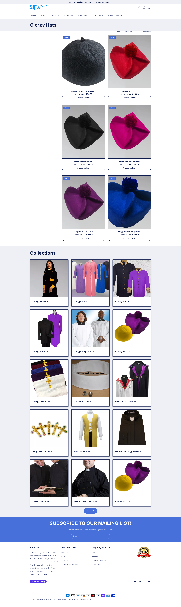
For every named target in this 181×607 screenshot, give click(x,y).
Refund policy (73, 599)
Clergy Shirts (98, 15)
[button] (139, 7)
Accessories (68, 15)
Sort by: (118, 31)
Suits (43, 15)
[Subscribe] (107, 536)
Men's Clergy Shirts (84, 501)
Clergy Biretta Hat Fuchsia (129, 161)
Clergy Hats (121, 351)
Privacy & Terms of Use (69, 564)
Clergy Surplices (82, 351)
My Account (96, 564)
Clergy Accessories (115, 15)
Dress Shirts (54, 15)
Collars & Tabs (81, 401)
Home (33, 15)
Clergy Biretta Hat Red (129, 91)
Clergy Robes (83, 15)
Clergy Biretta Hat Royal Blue (129, 232)
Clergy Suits (39, 351)
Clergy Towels (40, 401)
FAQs (63, 556)
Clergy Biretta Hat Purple (83, 232)
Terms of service (85, 599)
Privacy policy (62, 599)
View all (90, 511)
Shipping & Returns (99, 560)
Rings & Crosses (41, 451)
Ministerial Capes (124, 401)
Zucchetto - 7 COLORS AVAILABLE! (83, 91)
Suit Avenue (39, 599)
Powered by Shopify (49, 599)
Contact (95, 553)
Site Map (64, 560)
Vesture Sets (81, 451)
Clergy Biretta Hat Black (83, 161)
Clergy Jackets (123, 302)
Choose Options (83, 98)
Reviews (95, 556)
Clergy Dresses (41, 302)
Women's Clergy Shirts (127, 451)
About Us (64, 553)
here (45, 574)
